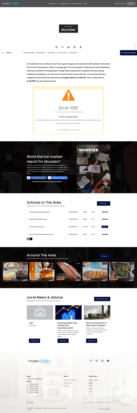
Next (134, 272)
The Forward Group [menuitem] (69, 380)
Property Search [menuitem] (65, 3)
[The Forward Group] (2, 52)
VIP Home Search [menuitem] (76, 3)
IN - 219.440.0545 (32, 386)
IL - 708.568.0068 (32, 384)
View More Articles (102, 299)
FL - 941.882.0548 (32, 388)
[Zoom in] (135, 44)
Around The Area (62, 53)
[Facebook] (91, 361)
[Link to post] (40, 312)
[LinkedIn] (102, 361)
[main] (68, 179)
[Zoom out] (135, 46)
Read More (34, 341)
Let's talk (131, 3)
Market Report (41, 53)
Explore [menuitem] (91, 383)
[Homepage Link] (10, 3)
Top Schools (51, 53)
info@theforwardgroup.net (35, 379)
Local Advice (73, 53)
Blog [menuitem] (90, 392)
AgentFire (107, 409)
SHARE (25, 263)
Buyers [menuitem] (91, 386)
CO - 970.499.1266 (32, 390)
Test (31, 323)
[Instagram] (97, 361)
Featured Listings (29, 53)
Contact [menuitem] (66, 386)
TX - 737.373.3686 (32, 392)
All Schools (102, 203)
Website (105, 226)
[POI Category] (56, 47)
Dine (104, 256)
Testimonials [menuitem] (68, 383)
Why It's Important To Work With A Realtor (96, 324)
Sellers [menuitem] (91, 389)
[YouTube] (108, 361)
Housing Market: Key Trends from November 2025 (67, 325)
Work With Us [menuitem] (53, 3)
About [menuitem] (85, 3)
